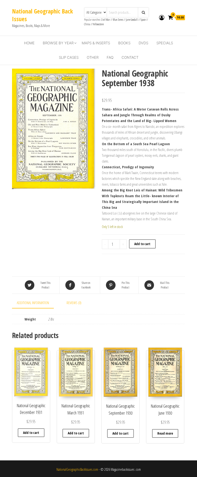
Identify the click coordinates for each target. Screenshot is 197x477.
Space (143, 20)
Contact (130, 57)
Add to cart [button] (31, 432)
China (87, 24)
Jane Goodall (132, 20)
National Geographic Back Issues (42, 15)
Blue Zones (118, 20)
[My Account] (161, 17)
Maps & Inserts (96, 43)
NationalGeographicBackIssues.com (77, 469)
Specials (164, 43)
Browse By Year (58, 43)
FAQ (110, 57)
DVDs (143, 43)
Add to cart (142, 244)
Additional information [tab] (33, 302)
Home (29, 43)
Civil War (106, 20)
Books (124, 43)
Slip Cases (69, 57)
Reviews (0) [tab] (74, 302)
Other (92, 57)
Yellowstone (98, 24)
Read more (165, 433)
